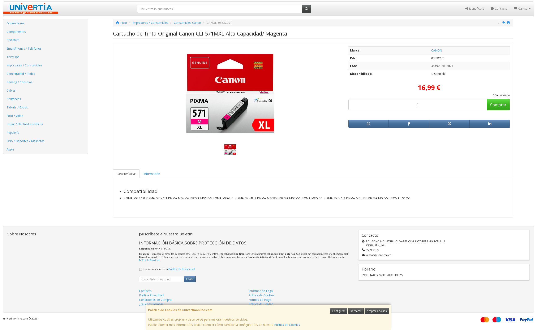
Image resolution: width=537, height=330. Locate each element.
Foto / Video (15, 116)
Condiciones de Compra (155, 300)
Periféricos (14, 99)
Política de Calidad (261, 304)
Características (126, 174)
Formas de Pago (260, 300)
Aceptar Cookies (377, 311)
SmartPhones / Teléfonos (24, 48)
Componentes (16, 32)
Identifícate (476, 9)
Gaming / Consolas (19, 82)
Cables (11, 90)
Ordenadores (15, 23)
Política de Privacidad (149, 260)
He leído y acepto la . (169, 269)
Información (151, 174)
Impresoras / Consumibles (24, 65)
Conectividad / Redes (21, 74)
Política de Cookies (287, 325)
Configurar (338, 311)
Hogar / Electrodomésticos (25, 124)
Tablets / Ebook (17, 107)
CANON (436, 50)
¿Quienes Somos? (151, 304)
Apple (10, 149)
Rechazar (356, 311)
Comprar (498, 104)
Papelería (13, 133)
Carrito (522, 9)
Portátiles (13, 40)
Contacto (500, 9)
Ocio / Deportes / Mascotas (25, 141)
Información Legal (261, 291)
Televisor (13, 57)
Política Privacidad (151, 295)
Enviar (189, 279)
